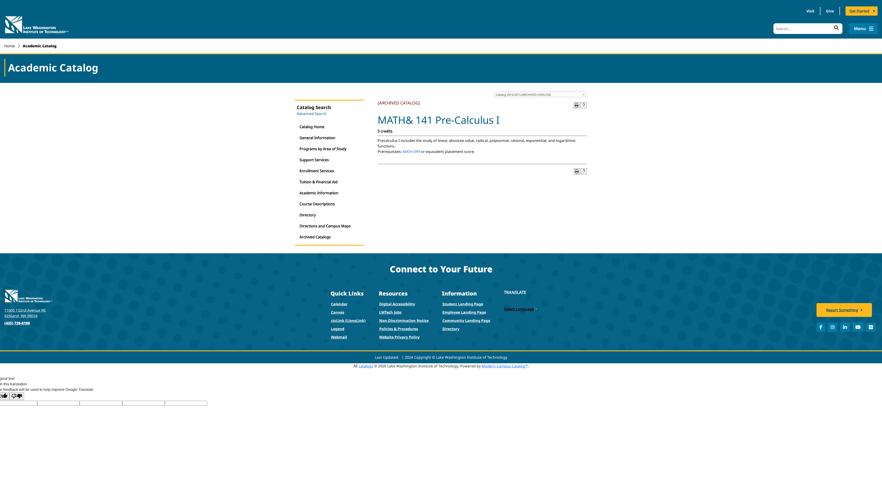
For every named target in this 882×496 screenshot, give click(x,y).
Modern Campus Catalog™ (505, 366)
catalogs (366, 366)
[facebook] (821, 327)
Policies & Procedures (398, 328)
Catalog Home (312, 126)
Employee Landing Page (464, 312)
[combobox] (540, 94)
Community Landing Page (466, 320)
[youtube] (858, 327)
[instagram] (832, 327)
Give (830, 11)
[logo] (36, 24)
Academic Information (319, 192)
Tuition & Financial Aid (319, 181)
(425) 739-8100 (17, 323)
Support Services (314, 159)
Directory (308, 214)
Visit (810, 11)
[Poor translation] (16, 396)
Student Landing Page (462, 304)
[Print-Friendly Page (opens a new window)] (577, 105)
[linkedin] (845, 327)
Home (9, 45)
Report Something (842, 310)
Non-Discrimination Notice (404, 320)
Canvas (337, 312)
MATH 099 (411, 151)
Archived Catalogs (315, 237)
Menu (860, 28)
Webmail (339, 337)
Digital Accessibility (397, 304)
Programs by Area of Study (323, 148)
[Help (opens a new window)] (584, 105)
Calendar (339, 304)
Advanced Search (312, 113)
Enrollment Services (317, 170)
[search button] (836, 28)
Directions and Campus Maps (325, 225)
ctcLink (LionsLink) (348, 320)
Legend (337, 328)
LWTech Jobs (390, 312)
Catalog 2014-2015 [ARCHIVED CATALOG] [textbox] (523, 95)
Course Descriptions (317, 203)
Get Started (859, 11)
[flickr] (871, 327)
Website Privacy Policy (399, 337)
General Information (317, 137)
